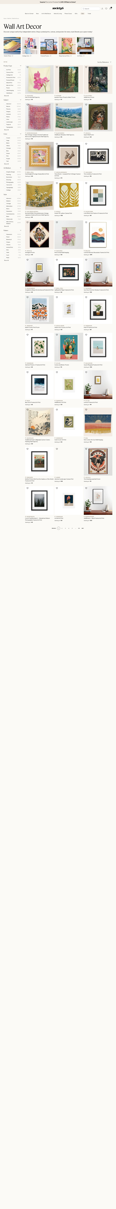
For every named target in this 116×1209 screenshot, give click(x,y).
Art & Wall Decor (46, 13)
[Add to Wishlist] (27, 67)
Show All (6, 95)
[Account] (102, 9)
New (37, 13)
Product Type (8, 66)
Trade (89, 13)
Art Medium (7, 168)
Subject (6, 100)
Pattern (6, 230)
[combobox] (90, 8)
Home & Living (58, 13)
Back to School (29, 13)
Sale (82, 13)
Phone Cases (68, 13)
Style (5, 194)
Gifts (76, 13)
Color (5, 134)
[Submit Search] (83, 8)
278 (79, 528)
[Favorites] (106, 9)
